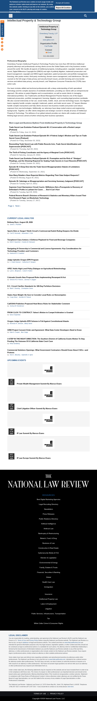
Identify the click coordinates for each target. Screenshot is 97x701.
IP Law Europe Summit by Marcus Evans (34, 458)
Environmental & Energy (49, 563)
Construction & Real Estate (48, 548)
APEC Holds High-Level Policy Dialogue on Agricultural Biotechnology (36, 269)
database (26, 642)
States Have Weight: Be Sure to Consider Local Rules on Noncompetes (36, 295)
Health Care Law (48, 582)
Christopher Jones (27, 288)
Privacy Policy (33, 640)
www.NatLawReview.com (72, 642)
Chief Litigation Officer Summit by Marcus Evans (37, 408)
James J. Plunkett (15, 224)
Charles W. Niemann (28, 242)
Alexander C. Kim (27, 233)
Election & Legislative (48, 558)
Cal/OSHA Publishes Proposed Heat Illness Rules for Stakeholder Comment (38, 304)
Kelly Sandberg (15, 343)
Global (48, 577)
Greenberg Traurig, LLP (48, 33)
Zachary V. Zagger (30, 279)
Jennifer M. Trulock (25, 297)
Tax (48, 618)
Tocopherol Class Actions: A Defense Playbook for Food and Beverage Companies (41, 240)
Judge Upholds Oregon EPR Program (22, 260)
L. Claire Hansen (15, 262)
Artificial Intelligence (48, 524)
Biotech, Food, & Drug (48, 538)
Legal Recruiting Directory (48, 504)
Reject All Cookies (63, 8)
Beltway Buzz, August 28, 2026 (20, 222)
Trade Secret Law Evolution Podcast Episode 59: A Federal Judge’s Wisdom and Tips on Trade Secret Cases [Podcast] (48, 137)
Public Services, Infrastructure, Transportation (48, 614)
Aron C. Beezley (15, 355)
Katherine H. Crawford (17, 253)
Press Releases (48, 514)
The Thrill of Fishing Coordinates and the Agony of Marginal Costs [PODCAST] (41, 152)
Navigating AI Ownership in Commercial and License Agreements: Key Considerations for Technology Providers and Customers (44, 250)
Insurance (48, 594)
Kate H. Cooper (15, 332)
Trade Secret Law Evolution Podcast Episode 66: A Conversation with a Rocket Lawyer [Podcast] (45, 128)
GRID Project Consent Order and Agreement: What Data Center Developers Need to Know (44, 330)
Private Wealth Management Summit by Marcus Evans (39, 384)
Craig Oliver (14, 297)
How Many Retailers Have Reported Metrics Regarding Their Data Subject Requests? (44, 175)
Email (50, 52)
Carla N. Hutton (27, 271)
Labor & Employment (48, 604)
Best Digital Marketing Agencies (48, 499)
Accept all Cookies (63, 3)
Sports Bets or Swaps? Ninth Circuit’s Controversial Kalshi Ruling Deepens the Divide (43, 231)
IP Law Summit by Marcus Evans (30, 433)
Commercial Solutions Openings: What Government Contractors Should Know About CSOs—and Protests (47, 351)
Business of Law (48, 543)
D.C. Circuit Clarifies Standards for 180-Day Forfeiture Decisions (33, 286)
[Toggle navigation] (10, 15)
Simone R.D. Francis (16, 279)
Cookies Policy (14, 12)
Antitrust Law (48, 529)
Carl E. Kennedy (15, 233)
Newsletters (48, 509)
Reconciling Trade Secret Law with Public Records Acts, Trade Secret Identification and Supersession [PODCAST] (45, 145)
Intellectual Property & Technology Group (48, 28)
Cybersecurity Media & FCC (48, 553)
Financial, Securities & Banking (48, 572)
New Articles (2, 30)
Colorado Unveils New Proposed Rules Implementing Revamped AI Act (36, 277)
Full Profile (49, 46)
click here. (70, 686)
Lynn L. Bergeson (15, 271)
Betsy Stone (28, 323)
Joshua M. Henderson (17, 306)
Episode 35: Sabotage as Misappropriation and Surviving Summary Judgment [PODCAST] (46, 181)
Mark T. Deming (15, 288)
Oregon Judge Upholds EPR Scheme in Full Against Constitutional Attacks (38, 321)
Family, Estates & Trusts (48, 567)
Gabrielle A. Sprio (27, 355)
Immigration (48, 587)
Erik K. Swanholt (15, 242)
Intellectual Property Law (48, 599)
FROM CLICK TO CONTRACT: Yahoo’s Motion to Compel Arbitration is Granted (40, 312)
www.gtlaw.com (48, 40)
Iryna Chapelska (15, 315)
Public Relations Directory (48, 519)
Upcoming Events (16, 360)
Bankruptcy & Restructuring (48, 533)
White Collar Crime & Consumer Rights (48, 623)
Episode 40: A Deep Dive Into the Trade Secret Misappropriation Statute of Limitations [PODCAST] (44, 168)
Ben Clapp (24, 332)
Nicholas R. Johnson (16, 323)
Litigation (48, 609)
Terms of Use (22, 640)
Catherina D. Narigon (29, 262)
